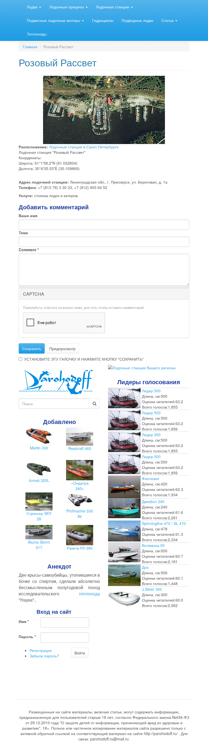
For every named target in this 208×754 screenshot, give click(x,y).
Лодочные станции (113, 6)
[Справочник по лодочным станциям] (142, 367)
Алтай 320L (39, 480)
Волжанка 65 (153, 545)
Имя (24, 621)
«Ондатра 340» (80, 485)
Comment (29, 249)
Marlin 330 (39, 448)
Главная (30, 46)
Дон (145, 567)
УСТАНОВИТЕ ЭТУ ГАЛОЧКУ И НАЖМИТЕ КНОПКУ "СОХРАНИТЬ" (84, 359)
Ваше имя (28, 215)
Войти (79, 652)
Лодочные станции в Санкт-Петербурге (84, 146)
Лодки (32, 6)
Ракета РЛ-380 (80, 548)
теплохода (89, 593)
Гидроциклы (102, 20)
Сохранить (31, 348)
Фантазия (150, 478)
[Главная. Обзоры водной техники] (56, 381)
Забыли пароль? (44, 655)
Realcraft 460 (79, 448)
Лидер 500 (151, 390)
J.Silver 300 (152, 589)
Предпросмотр (62, 348)
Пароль (27, 636)
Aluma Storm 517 (39, 544)
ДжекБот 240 (153, 501)
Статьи (168, 20)
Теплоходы (37, 34)
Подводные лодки (137, 20)
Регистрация (41, 650)
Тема (23, 232)
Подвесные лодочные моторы (54, 20)
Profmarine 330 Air (79, 513)
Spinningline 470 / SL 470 (164, 523)
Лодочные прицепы (67, 6)
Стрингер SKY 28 (39, 516)
